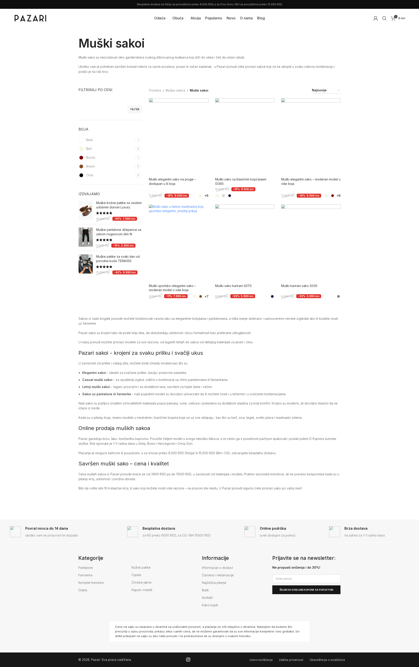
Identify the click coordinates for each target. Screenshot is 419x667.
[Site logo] (30, 18)
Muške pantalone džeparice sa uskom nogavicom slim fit (118, 232)
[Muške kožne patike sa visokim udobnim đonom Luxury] (86, 211)
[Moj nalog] (375, 18)
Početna (155, 90)
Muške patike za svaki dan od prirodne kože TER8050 (118, 259)
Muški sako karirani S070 (233, 286)
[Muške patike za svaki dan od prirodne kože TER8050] (86, 264)
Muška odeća (175, 90)
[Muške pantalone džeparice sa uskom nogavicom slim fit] (86, 238)
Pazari (95, 659)
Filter (134, 109)
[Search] (384, 18)
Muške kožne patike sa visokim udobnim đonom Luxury (119, 205)
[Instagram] (188, 659)
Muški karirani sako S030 (299, 286)
